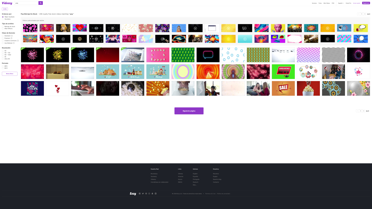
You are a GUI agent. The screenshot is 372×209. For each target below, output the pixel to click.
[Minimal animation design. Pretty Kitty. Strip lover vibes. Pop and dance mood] (344, 38)
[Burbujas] (233, 88)
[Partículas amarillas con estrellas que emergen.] (57, 55)
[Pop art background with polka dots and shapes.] (228, 28)
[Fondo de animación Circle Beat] (333, 88)
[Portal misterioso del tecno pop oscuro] (358, 55)
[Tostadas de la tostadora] (57, 71)
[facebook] (139, 193)
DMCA (180, 182)
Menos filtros (9, 73)
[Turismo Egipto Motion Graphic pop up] (107, 71)
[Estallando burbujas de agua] (283, 55)
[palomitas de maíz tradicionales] (132, 88)
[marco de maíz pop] (157, 55)
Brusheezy (154, 173)
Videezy (153, 179)
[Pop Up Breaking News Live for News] (283, 71)
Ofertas (180, 173)
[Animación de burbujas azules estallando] (233, 55)
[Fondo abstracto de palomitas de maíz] (157, 88)
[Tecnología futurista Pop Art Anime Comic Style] (208, 71)
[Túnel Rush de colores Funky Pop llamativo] (233, 71)
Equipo (215, 176)
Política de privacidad (223, 193)
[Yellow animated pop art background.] (228, 38)
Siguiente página (189, 111)
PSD (333, 3)
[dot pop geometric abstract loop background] (245, 38)
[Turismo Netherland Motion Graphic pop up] (132, 71)
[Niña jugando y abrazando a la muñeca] (208, 88)
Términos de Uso (210, 193)
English (195, 173)
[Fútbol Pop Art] (258, 55)
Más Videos (327, 3)
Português (196, 179)
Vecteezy (154, 176)
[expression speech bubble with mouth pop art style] (360, 38)
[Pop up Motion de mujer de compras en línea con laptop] (308, 71)
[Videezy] (7, 3)
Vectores (314, 3)
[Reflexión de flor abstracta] (358, 88)
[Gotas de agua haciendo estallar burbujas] (82, 71)
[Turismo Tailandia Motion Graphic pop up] (157, 71)
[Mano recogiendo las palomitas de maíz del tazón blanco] (308, 88)
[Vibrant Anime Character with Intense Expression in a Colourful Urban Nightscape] (112, 38)
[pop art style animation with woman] (179, 28)
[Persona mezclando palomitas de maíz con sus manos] (183, 88)
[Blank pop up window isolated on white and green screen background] (212, 28)
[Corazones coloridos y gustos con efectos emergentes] (358, 71)
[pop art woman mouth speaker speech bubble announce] (360, 28)
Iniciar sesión (356, 3)
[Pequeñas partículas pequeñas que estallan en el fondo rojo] (107, 55)
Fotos (320, 3)
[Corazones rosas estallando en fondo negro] (258, 71)
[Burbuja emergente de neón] (208, 55)
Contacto (216, 182)
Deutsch (195, 182)
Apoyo (180, 179)
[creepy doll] (107, 88)
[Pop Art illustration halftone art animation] (46, 38)
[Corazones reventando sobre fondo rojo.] (32, 71)
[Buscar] (40, 3)
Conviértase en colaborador (159, 182)
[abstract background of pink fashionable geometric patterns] (294, 38)
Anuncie (180, 176)
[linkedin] (155, 193)
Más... (195, 185)
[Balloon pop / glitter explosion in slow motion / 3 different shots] (195, 28)
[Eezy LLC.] (133, 193)
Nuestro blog (217, 179)
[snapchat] (152, 193)
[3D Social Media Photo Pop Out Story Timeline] (132, 55)
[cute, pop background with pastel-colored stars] (129, 28)
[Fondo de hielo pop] (183, 55)
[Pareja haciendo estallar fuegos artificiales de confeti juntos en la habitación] (333, 71)
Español (195, 176)
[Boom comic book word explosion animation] (311, 28)
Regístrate (366, 3)
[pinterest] (146, 193)
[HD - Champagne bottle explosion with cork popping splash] (162, 38)
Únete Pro (348, 3)
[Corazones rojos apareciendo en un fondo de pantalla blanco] (57, 88)
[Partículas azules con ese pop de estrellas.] (82, 55)
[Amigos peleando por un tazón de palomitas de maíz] (258, 88)
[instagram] (149, 193)
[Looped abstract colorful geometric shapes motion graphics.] (145, 38)
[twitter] (143, 193)
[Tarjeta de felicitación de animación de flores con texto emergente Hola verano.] (32, 88)
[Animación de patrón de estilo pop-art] (308, 55)
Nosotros (216, 173)
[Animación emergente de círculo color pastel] (183, 71)
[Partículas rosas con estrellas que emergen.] (32, 55)
